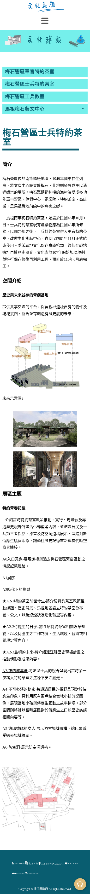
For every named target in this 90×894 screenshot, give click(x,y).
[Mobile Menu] (45, 21)
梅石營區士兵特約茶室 (29, 84)
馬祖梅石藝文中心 (25, 109)
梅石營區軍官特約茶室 (29, 71)
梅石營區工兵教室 (25, 96)
